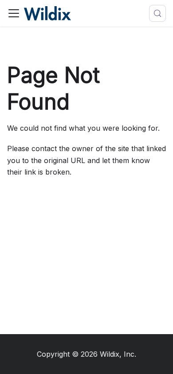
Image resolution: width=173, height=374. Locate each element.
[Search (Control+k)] (157, 13)
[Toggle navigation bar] (13, 13)
